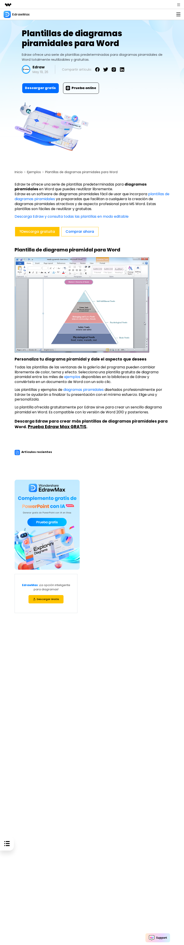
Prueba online (84, 88)
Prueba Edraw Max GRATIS (57, 427)
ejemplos (72, 376)
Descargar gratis (40, 88)
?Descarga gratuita (37, 231)
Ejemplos (34, 172)
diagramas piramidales (83, 389)
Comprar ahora (80, 231)
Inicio (19, 172)
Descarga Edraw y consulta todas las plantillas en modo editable (72, 216)
